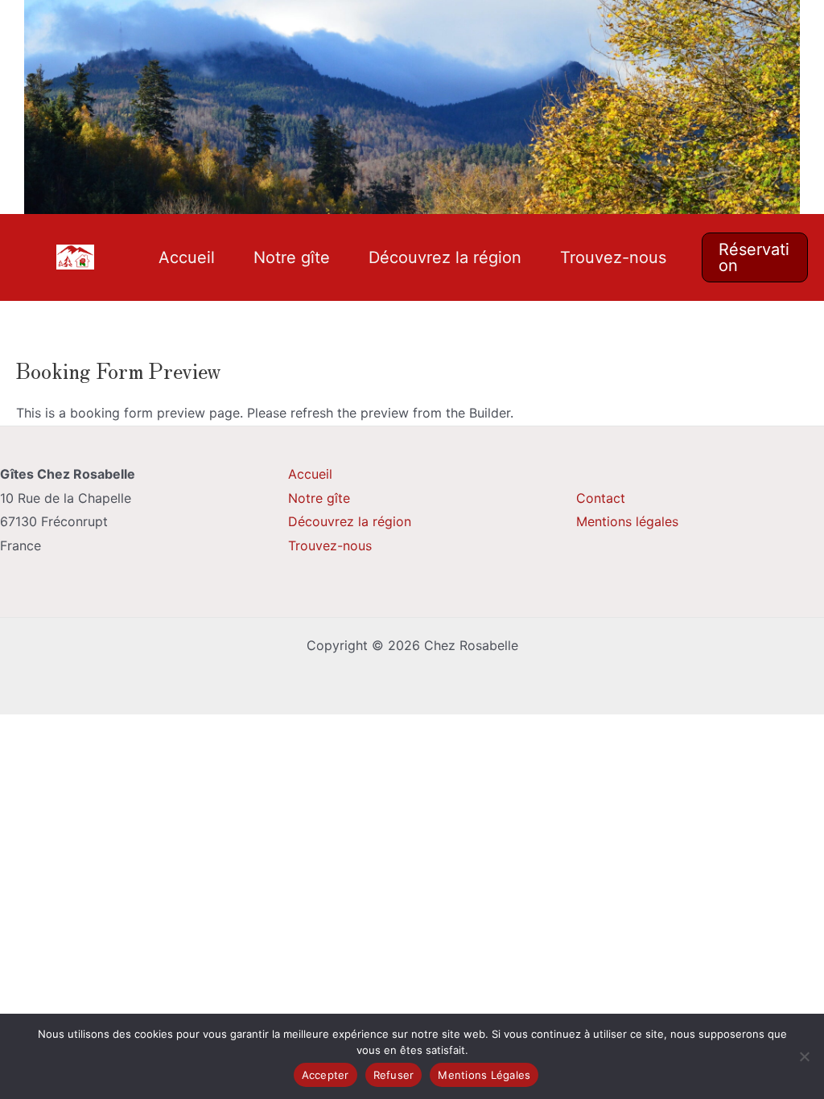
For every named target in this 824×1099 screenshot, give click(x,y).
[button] (755, 257)
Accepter (325, 1074)
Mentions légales (627, 521)
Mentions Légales (484, 1074)
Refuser (393, 1074)
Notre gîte (291, 257)
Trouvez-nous (613, 257)
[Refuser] (804, 1056)
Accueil (187, 257)
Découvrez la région (445, 257)
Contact (600, 498)
